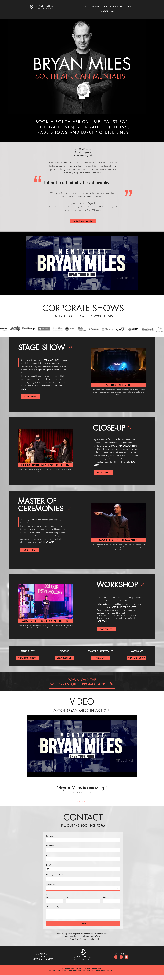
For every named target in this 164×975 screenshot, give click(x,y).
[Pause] (30, 773)
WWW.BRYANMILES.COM (108, 970)
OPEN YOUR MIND (44, 8)
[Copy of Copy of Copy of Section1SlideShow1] (82, 801)
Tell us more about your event (56, 907)
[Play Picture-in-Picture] (129, 773)
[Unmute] (34, 773)
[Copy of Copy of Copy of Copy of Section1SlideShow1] (84, 801)
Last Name (50, 846)
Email (48, 855)
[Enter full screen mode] (133, 773)
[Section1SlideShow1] (77, 801)
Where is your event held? (55, 875)
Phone (48, 865)
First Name (50, 836)
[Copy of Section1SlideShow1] (79, 801)
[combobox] (83, 888)
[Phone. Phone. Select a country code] (49, 869)
